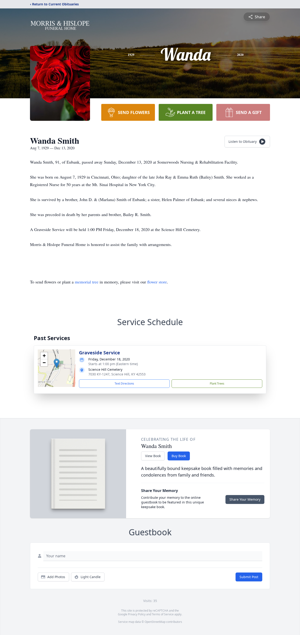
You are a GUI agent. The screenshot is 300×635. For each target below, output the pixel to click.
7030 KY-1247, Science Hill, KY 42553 (117, 374)
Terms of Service (163, 614)
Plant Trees (217, 383)
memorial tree (86, 282)
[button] (57, 363)
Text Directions (124, 383)
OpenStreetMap (155, 622)
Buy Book (179, 456)
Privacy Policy (137, 614)
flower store (157, 282)
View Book (153, 456)
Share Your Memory (244, 499)
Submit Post (249, 577)
